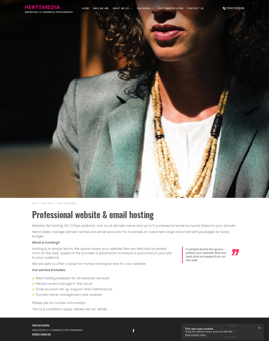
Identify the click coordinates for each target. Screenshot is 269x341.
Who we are (101, 8)
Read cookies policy (195, 334)
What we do (121, 8)
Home (85, 8)
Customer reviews (170, 8)
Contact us (195, 8)
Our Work (143, 8)
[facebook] (133, 331)
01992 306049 (235, 8)
